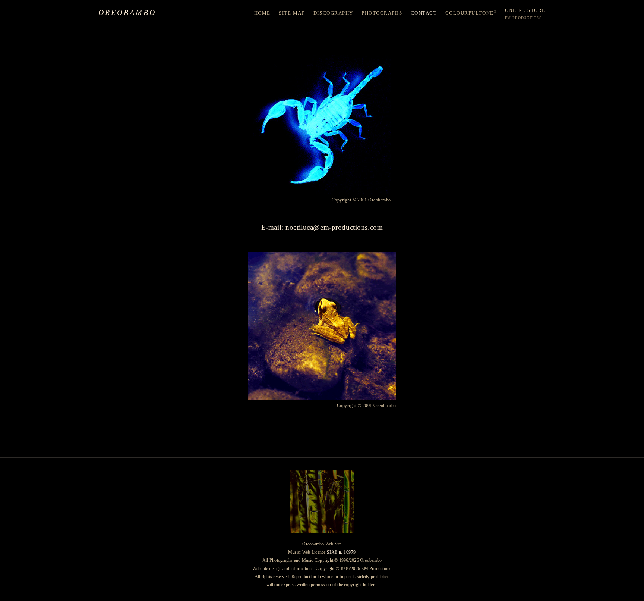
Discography (333, 13)
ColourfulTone (471, 13)
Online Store (525, 14)
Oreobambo (127, 12)
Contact (424, 13)
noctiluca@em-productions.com (334, 227)
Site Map (292, 13)
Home (262, 13)
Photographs (382, 13)
